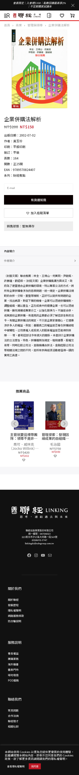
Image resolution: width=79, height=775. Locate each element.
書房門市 (13, 670)
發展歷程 (13, 605)
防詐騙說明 (14, 621)
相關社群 (13, 726)
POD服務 (13, 680)
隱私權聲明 (14, 610)
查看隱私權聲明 (16, 766)
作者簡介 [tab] (9, 261)
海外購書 (13, 664)
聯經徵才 (13, 721)
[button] (38, 213)
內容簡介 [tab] (9, 251)
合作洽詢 (13, 716)
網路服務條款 (16, 616)
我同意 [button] (35, 766)
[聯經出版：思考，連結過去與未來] (39, 15)
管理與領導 (35, 25)
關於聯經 (13, 600)
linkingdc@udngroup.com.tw (39, 543)
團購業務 (13, 659)
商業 (19, 25)
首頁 (7, 25)
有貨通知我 (38, 200)
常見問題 (13, 710)
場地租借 (13, 675)
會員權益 (13, 653)
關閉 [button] (73, 5)
